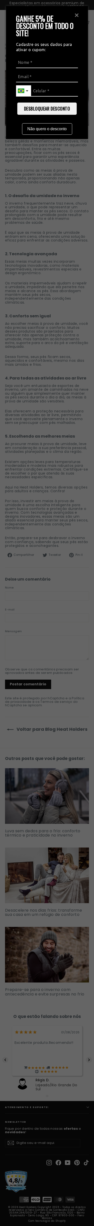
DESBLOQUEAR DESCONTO (47, 108)
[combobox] (23, 91)
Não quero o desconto (47, 129)
